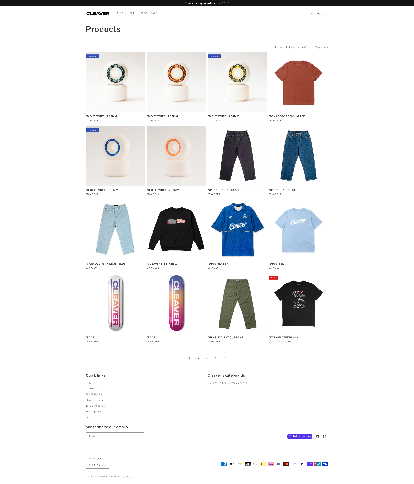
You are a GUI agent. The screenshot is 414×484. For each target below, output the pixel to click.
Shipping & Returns (96, 400)
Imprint (90, 417)
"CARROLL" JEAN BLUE (284, 190)
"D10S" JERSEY (218, 263)
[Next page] (224, 357)
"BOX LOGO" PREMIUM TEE (287, 116)
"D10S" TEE (276, 263)
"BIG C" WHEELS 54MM (223, 116)
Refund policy (93, 411)
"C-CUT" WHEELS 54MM (163, 190)
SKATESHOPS (94, 394)
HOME (89, 383)
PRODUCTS (92, 388)
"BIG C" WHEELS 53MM (162, 116)
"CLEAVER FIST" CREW (162, 263)
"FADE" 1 (92, 337)
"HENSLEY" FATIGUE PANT (225, 337)
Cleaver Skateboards (103, 476)
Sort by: (278, 47)
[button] (121, 13)
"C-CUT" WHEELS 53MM (102, 190)
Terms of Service (95, 405)
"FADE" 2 (153, 337)
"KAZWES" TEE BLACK (284, 337)
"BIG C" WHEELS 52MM (101, 116)
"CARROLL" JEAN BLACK (224, 190)
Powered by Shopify (123, 476)
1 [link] (189, 357)
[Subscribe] (140, 436)
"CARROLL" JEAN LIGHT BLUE (105, 263)
